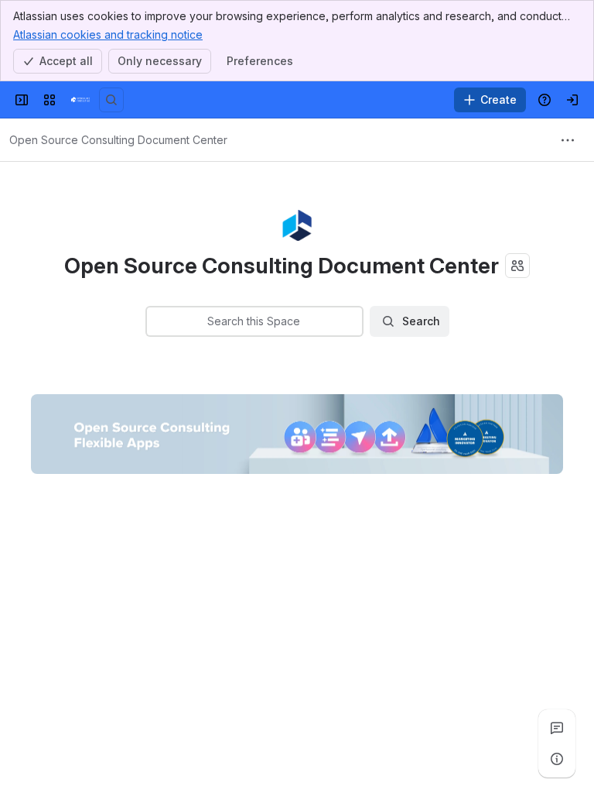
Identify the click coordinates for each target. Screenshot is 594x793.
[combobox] (156, 321)
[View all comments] (556, 728)
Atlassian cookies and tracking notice (108, 34)
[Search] (111, 100)
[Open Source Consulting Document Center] (80, 100)
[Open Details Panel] (556, 759)
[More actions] (567, 140)
